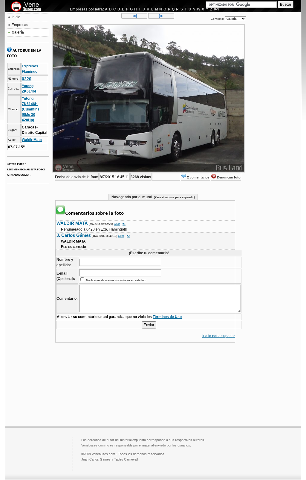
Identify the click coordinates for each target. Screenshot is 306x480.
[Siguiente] (161, 17)
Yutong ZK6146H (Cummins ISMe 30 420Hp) (30, 109)
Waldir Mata (32, 140)
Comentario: (67, 298)
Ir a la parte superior (218, 336)
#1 (124, 223)
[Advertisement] (273, 103)
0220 (26, 78)
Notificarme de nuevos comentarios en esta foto (115, 280)
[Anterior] (134, 17)
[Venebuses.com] (28, 7)
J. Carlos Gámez (73, 235)
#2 (128, 235)
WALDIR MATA (72, 223)
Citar (117, 223)
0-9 (216, 9)
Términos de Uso (167, 317)
